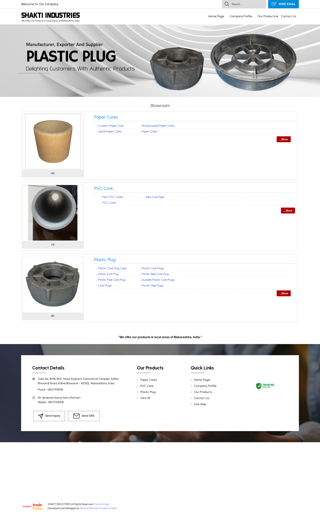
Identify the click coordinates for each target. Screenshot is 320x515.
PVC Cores (109, 202)
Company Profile (241, 16)
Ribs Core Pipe (155, 197)
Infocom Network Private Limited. (98, 508)
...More (283, 139)
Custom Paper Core (110, 125)
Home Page (216, 16)
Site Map (200, 404)
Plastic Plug (105, 259)
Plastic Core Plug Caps (112, 268)
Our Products (266, 16)
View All (145, 398)
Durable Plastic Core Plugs (158, 279)
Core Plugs (105, 285)
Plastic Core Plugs (153, 268)
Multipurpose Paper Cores (158, 125)
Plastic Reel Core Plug (155, 274)
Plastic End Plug (108, 274)
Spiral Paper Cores (109, 131)
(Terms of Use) (101, 504)
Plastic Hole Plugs (153, 285)
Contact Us (288, 16)
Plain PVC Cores (112, 197)
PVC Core (103, 188)
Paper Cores (106, 117)
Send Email (287, 4)
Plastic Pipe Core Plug (111, 279)
